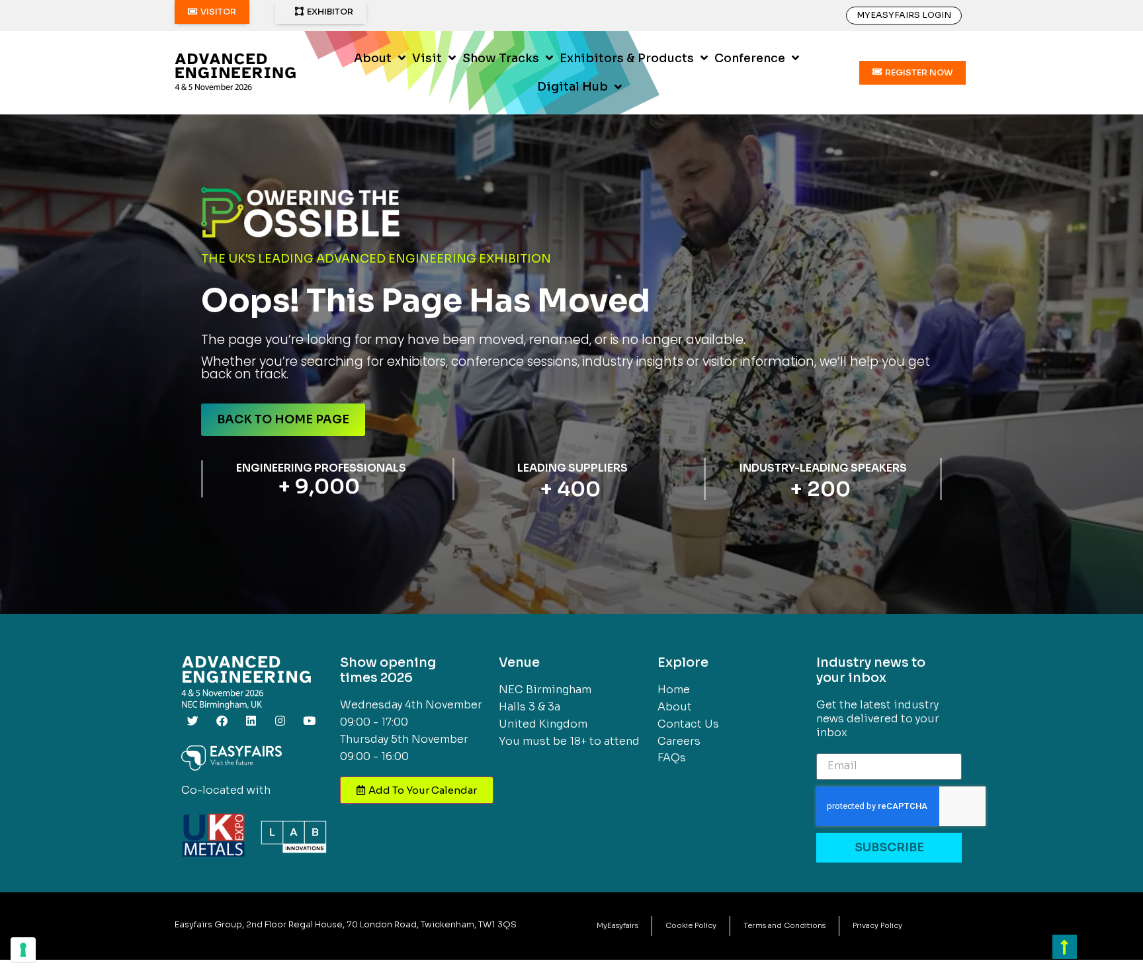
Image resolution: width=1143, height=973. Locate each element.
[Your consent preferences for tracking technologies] (23, 949)
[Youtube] (309, 721)
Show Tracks (500, 58)
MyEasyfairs (617, 925)
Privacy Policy (877, 925)
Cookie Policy (690, 925)
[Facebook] (221, 721)
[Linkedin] (250, 721)
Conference (749, 58)
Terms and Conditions (784, 925)
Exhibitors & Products (627, 58)
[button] (212, 12)
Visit (427, 58)
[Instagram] (280, 721)
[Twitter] (192, 721)
